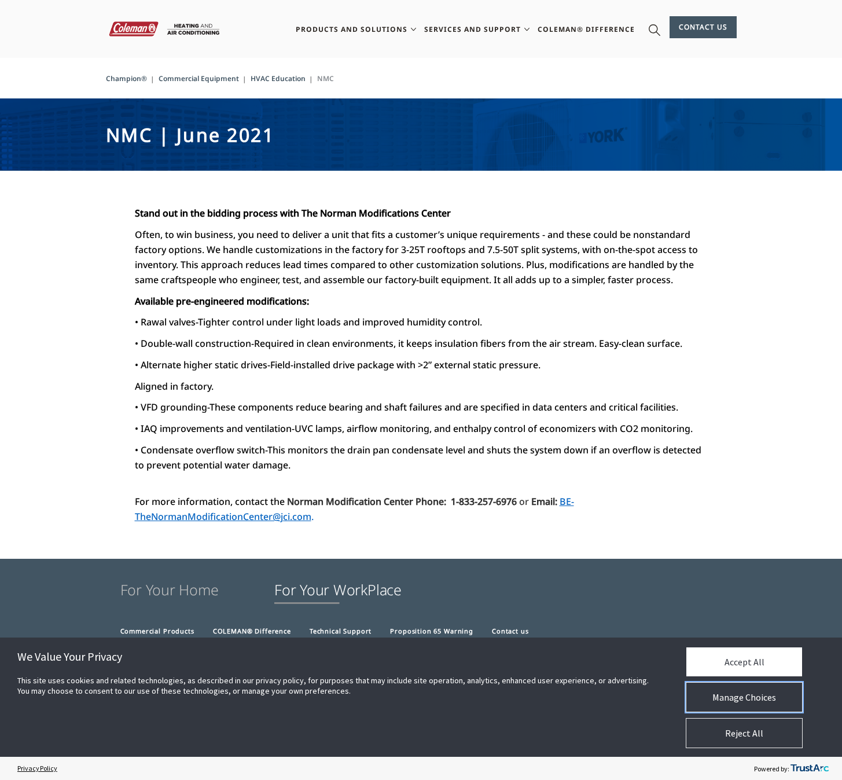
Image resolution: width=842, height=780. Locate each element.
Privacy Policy (37, 768)
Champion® (126, 78)
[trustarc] (809, 768)
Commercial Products (157, 631)
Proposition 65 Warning (431, 631)
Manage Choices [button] (744, 697)
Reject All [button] (744, 733)
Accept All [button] (744, 662)
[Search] (654, 28)
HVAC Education (278, 78)
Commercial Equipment (199, 78)
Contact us (510, 631)
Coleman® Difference (586, 29)
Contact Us (703, 27)
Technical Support (341, 631)
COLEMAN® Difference (252, 631)
